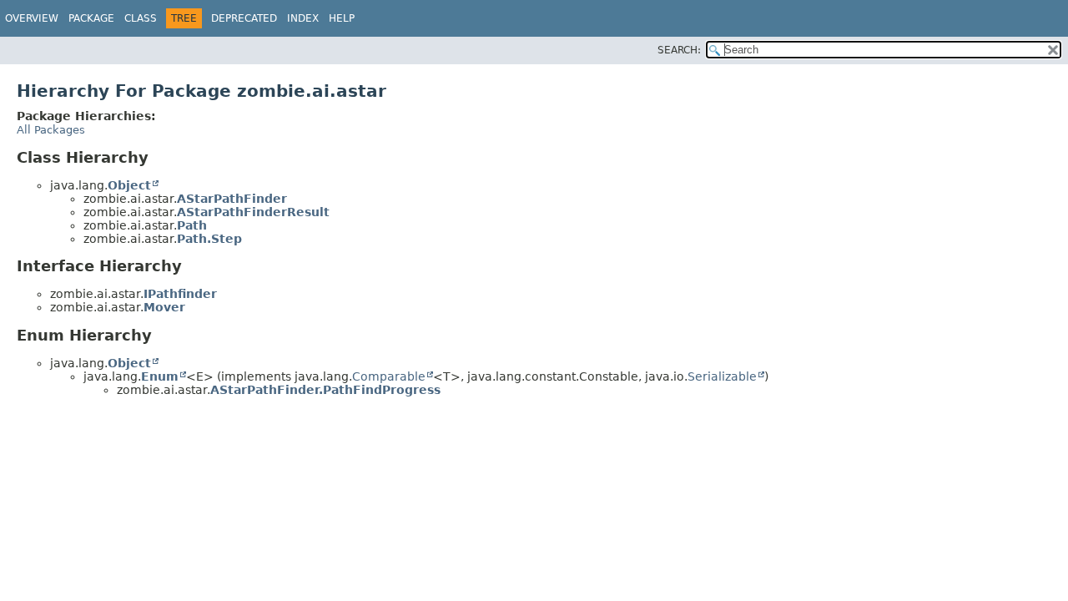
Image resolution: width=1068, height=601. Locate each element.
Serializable (722, 376)
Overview (31, 18)
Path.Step (209, 238)
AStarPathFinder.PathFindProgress (325, 389)
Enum (160, 376)
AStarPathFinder (232, 198)
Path (192, 225)
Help (342, 18)
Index (303, 18)
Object (129, 185)
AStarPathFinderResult (253, 212)
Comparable (389, 376)
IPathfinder (180, 293)
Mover (164, 307)
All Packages (51, 130)
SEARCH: (679, 50)
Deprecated (244, 18)
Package (91, 18)
